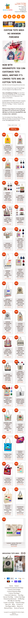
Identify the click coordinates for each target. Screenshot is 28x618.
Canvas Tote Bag (8, 597)
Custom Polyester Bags (14, 591)
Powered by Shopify (14, 614)
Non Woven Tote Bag (14, 601)
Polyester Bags (20, 602)
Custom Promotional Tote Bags (14, 588)
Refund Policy (8, 608)
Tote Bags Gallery (10, 606)
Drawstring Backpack (10, 599)
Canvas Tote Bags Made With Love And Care (20, 4)
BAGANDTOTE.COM (16, 612)
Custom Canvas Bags (14, 589)
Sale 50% (7, 604)
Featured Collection (10, 595)
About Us (20, 606)
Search (17, 586)
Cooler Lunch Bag (9, 602)
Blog (13, 604)
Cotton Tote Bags (20, 597)
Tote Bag (20, 595)
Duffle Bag (21, 599)
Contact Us (19, 604)
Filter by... (14, 129)
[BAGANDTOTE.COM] (7, 7)
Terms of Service (19, 608)
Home (11, 586)
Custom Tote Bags (14, 593)
